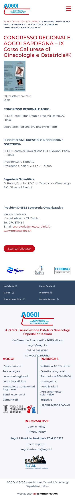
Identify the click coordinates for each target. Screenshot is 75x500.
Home (7, 21)
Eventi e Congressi (25, 21)
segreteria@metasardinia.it (31, 226)
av (34, 493)
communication (47, 493)
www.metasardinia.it (17, 230)
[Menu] (68, 8)
